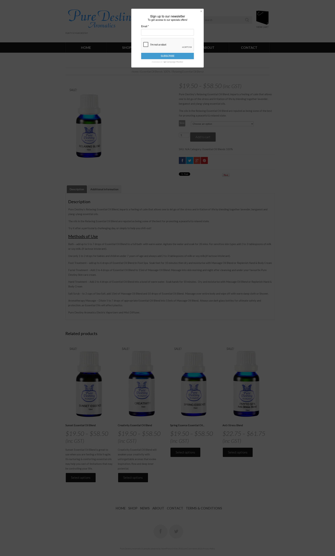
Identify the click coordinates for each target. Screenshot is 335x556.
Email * (145, 26)
